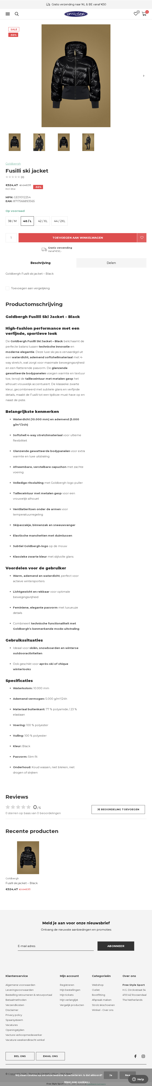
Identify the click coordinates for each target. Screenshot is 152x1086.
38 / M (12, 221)
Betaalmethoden (16, 999)
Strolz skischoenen (103, 1004)
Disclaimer (12, 1009)
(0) (22, 177)
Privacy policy (14, 1014)
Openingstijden (15, 1029)
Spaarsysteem (14, 1019)
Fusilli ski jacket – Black (22, 883)
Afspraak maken (101, 999)
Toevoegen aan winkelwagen (77, 237)
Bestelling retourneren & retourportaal (29, 994)
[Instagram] (143, 1056)
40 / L (27, 221)
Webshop (98, 984)
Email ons (50, 1056)
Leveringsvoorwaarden (20, 989)
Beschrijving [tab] (41, 263)
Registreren (67, 984)
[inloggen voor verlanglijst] (141, 237)
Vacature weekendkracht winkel (25, 1039)
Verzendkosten (15, 1004)
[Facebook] (135, 1056)
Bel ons (20, 1056)
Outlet (96, 989)
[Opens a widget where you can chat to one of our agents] (138, 1079)
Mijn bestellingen (70, 989)
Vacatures (12, 1024)
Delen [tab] (111, 263)
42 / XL (42, 221)
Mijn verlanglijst (69, 999)
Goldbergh (13, 163)
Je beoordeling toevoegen (118, 809)
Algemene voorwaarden (20, 984)
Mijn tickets (66, 994)
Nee (127, 1075)
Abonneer (115, 946)
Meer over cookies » (77, 1082)
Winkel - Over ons (102, 1009)
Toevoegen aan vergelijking (30, 288)
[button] (8, 14)
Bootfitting (98, 994)
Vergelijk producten (72, 1004)
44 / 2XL (59, 221)
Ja (110, 1075)
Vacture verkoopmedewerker (24, 1034)
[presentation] (143, 76)
